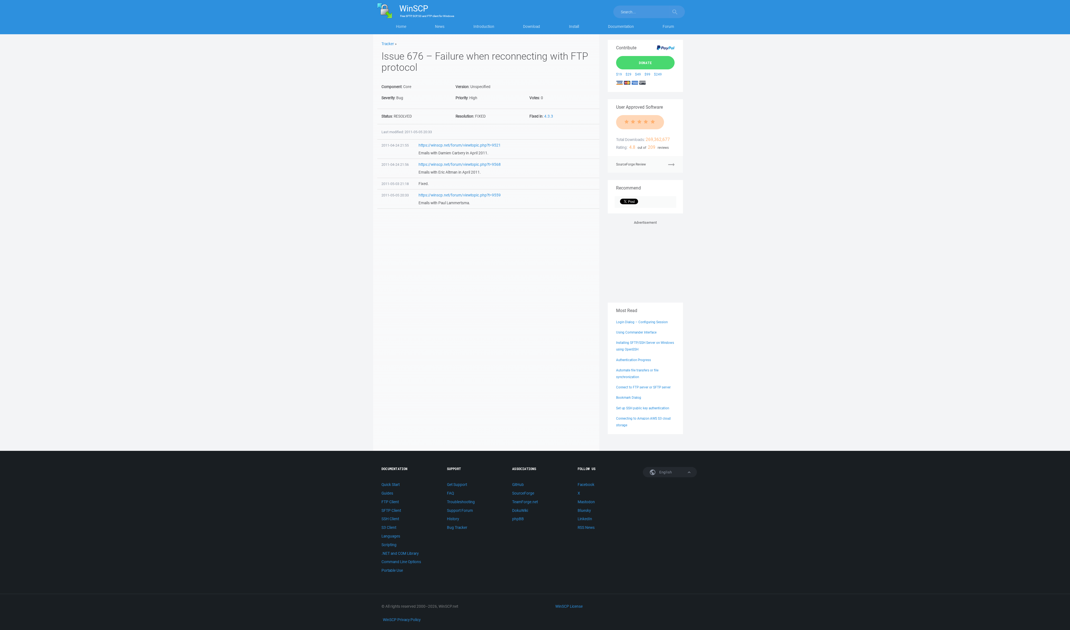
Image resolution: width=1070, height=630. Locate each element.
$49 (638, 74)
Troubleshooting (461, 501)
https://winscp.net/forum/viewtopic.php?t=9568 (460, 164)
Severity (388, 97)
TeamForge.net (525, 501)
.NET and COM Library (400, 553)
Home (401, 26)
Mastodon (586, 501)
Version (462, 86)
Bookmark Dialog (628, 397)
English (665, 472)
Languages (390, 536)
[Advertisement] (645, 260)
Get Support (457, 484)
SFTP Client (391, 510)
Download (531, 26)
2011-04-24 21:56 (395, 164)
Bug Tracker (457, 527)
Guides (387, 493)
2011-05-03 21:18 (395, 183)
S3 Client (388, 527)
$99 (647, 74)
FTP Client (390, 501)
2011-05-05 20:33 (395, 195)
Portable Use (392, 570)
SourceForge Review (631, 164)
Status (386, 116)
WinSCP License (569, 606)
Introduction (483, 26)
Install (574, 26)
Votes (534, 97)
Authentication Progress (633, 360)
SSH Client (390, 518)
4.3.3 (548, 116)
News (439, 26)
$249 (658, 74)
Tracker (387, 43)
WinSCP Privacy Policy (401, 619)
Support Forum (460, 510)
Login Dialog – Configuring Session (642, 322)
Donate (645, 62)
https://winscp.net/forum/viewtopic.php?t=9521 (460, 145)
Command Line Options (401, 561)
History (453, 518)
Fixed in (536, 116)
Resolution (464, 116)
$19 (619, 74)
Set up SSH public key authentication (642, 408)
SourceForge (523, 493)
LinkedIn (585, 518)
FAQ (450, 493)
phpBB (518, 518)
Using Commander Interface (636, 332)
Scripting (389, 544)
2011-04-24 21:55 (395, 145)
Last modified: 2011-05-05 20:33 (406, 132)
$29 (628, 74)
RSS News (586, 527)
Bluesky (584, 510)
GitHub (518, 484)
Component (391, 86)
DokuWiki (520, 510)
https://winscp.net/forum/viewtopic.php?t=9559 (460, 195)
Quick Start (390, 484)
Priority (462, 97)
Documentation (621, 26)
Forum (668, 26)
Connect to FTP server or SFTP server (643, 387)
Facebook (586, 484)
